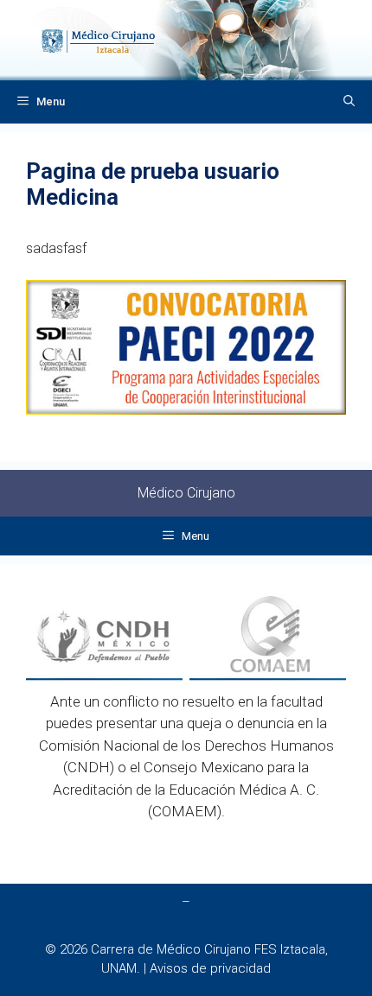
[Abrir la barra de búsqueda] (349, 102)
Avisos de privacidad (210, 968)
